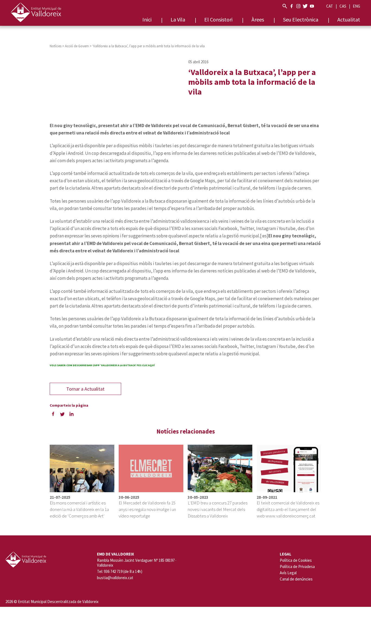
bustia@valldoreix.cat (115, 577)
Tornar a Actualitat (85, 389)
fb (291, 6)
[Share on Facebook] (53, 413)
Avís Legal (288, 572)
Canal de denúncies (296, 579)
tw (305, 6)
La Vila (178, 19)
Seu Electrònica (300, 19)
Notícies (55, 46)
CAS (342, 6)
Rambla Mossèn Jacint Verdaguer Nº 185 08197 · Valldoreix (136, 563)
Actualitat (348, 19)
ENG (356, 6)
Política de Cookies (296, 560)
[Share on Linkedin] (71, 413)
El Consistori (218, 19)
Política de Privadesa (297, 566)
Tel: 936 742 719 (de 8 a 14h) (119, 571)
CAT (329, 6)
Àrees (257, 19)
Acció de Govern (77, 46)
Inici (147, 19)
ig (298, 6)
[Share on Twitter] (62, 413)
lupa (284, 6)
